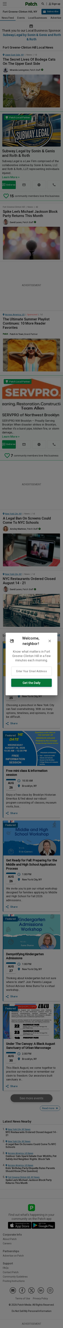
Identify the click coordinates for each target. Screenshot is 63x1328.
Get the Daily (31, 683)
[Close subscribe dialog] (49, 640)
